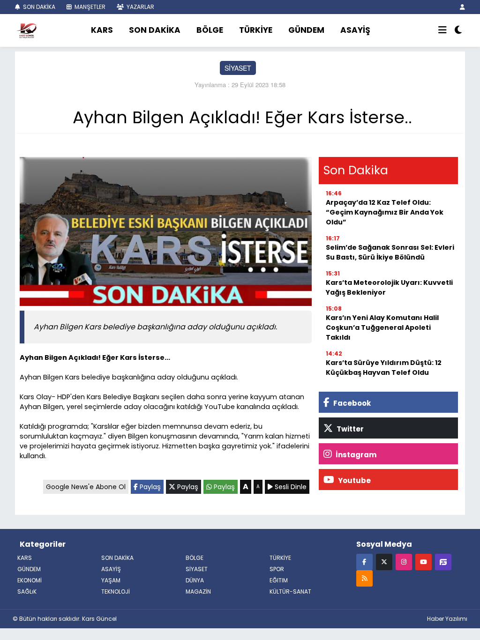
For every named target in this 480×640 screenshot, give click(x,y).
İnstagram (355, 455)
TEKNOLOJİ (115, 591)
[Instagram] (404, 561)
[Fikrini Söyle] (443, 561)
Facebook (351, 403)
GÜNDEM (306, 30)
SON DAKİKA (38, 7)
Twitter (349, 429)
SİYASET (238, 68)
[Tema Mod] (458, 30)
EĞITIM (279, 580)
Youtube (354, 480)
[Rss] (364, 577)
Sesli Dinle (290, 486)
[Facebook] (364, 561)
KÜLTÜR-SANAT (290, 591)
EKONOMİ (29, 580)
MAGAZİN (198, 591)
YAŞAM (110, 580)
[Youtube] (423, 561)
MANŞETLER (89, 7)
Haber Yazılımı (447, 619)
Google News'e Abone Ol (86, 486)
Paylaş (149, 486)
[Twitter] (384, 561)
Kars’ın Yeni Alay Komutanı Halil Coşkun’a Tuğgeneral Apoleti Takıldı (382, 327)
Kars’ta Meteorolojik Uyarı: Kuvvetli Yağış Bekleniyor (389, 287)
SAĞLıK (27, 591)
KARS (102, 30)
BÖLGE (209, 30)
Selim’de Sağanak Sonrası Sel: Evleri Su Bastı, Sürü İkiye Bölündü (390, 252)
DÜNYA (195, 580)
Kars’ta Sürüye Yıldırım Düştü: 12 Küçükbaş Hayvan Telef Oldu (384, 367)
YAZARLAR (139, 7)
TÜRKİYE (255, 30)
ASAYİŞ (355, 30)
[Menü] (442, 30)
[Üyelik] (462, 7)
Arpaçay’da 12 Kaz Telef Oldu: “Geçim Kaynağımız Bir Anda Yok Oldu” (384, 212)
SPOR (277, 569)
